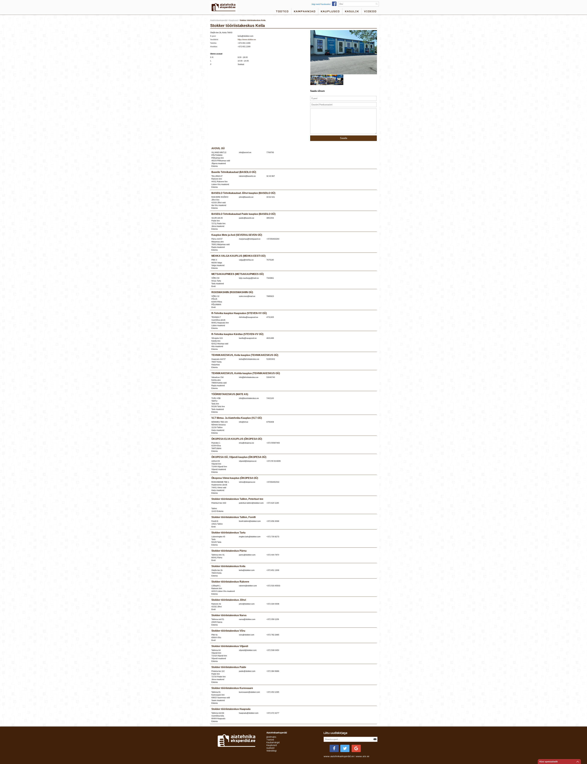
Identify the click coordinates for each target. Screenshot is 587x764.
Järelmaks (271, 737)
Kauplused (330, 11)
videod (370, 11)
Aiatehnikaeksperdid (218, 20)
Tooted (282, 11)
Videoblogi (271, 750)
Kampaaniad (305, 11)
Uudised (270, 748)
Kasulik (352, 11)
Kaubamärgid (273, 742)
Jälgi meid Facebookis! (320, 4)
